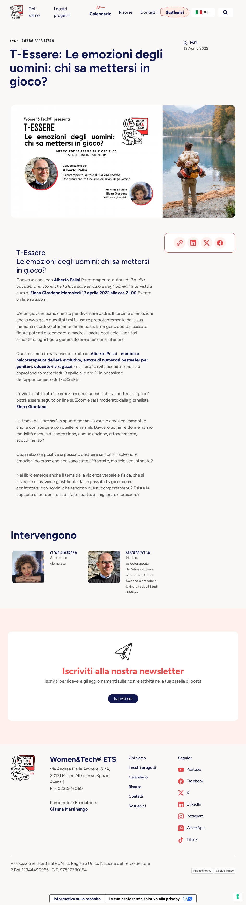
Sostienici (175, 12)
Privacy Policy (202, 870)
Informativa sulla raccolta (77, 898)
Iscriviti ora (123, 698)
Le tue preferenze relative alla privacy (144, 898)
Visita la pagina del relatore (35, 553)
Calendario (100, 14)
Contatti (148, 12)
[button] (203, 12)
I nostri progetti (62, 12)
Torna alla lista (37, 40)
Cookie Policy (225, 870)
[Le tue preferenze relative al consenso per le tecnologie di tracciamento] (237, 896)
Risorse (126, 12)
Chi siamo (34, 12)
